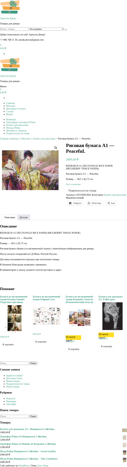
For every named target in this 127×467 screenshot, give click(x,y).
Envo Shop (42, 465)
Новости (10, 398)
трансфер (11, 404)
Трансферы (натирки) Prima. (21, 122)
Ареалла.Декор (8, 18)
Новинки (11, 119)
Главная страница (9, 138)
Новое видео (13, 386)
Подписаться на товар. (18, 384)
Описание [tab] (9, 217)
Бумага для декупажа (17, 125)
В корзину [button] (8, 344)
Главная (10, 103)
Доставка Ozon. (14, 378)
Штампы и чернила (16, 130)
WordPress (24, 465)
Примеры (11, 401)
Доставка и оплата (16, 108)
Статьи (10, 111)
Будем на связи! (14, 375)
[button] (56, 148)
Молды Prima (13, 127)
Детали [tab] (24, 217)
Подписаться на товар (17, 133)
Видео (9, 114)
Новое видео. (13, 381)
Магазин (10, 106)
